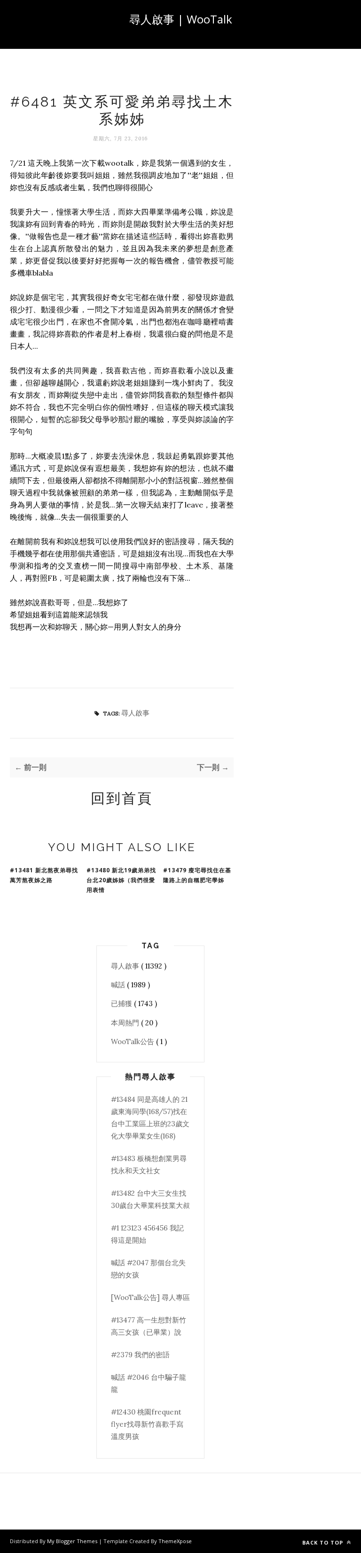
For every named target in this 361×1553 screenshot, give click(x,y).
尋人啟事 (135, 712)
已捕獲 (122, 1003)
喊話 (119, 984)
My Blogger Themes (73, 1541)
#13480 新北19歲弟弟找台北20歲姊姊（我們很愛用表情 (121, 880)
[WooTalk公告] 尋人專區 (150, 1297)
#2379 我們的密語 (140, 1354)
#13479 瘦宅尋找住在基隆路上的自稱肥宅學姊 (197, 875)
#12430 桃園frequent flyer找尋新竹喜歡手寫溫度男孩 (147, 1424)
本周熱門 (126, 1022)
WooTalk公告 (133, 1041)
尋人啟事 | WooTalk (180, 19)
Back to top (323, 1542)
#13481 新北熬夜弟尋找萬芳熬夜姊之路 (44, 875)
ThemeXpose (175, 1541)
